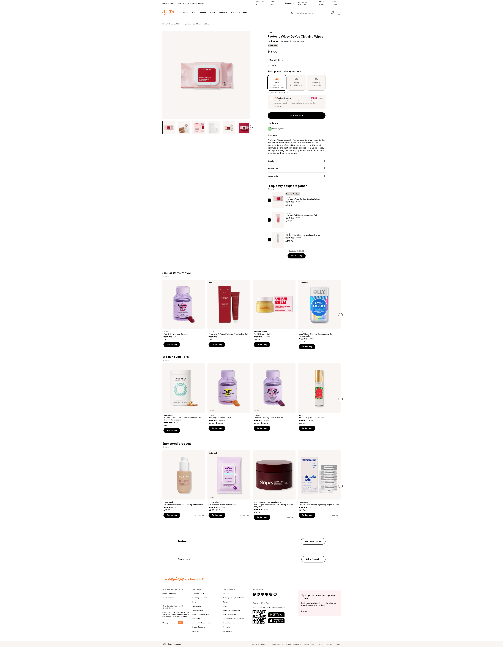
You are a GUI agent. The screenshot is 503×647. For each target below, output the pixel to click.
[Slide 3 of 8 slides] (198, 127)
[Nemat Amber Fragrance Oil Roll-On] (319, 394)
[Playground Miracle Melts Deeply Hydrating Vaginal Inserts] (319, 481)
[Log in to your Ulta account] (332, 12)
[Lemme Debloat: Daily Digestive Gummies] (274, 394)
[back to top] (495, 639)
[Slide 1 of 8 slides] (168, 127)
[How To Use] (297, 168)
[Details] (297, 161)
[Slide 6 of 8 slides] (243, 127)
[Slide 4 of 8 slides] (213, 127)
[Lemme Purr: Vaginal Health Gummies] (228, 394)
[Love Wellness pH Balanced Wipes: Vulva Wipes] (228, 481)
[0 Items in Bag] (339, 13)
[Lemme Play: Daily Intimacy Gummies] (183, 310)
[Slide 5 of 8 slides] (229, 127)
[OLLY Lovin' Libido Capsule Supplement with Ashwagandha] (319, 311)
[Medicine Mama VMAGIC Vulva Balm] (274, 310)
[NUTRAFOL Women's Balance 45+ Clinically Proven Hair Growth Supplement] (183, 395)
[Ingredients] (297, 176)
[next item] (250, 128)
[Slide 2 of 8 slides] (183, 127)
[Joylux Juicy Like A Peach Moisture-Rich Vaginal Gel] (228, 310)
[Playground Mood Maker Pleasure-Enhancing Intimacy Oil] (183, 481)
